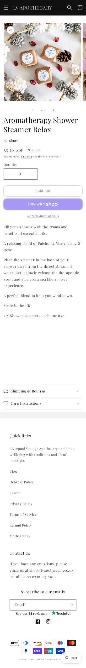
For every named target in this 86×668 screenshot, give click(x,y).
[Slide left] (32, 110)
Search (15, 493)
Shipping (26, 156)
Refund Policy (21, 525)
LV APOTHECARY (36, 659)
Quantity (10, 164)
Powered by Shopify (56, 659)
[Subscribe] (71, 605)
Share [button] (13, 140)
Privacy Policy (21, 503)
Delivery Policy (22, 482)
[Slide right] (53, 110)
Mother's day (20, 536)
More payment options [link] (43, 216)
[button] (6, 7)
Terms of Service (23, 514)
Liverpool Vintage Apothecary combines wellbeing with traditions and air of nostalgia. (42, 454)
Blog (13, 471)
